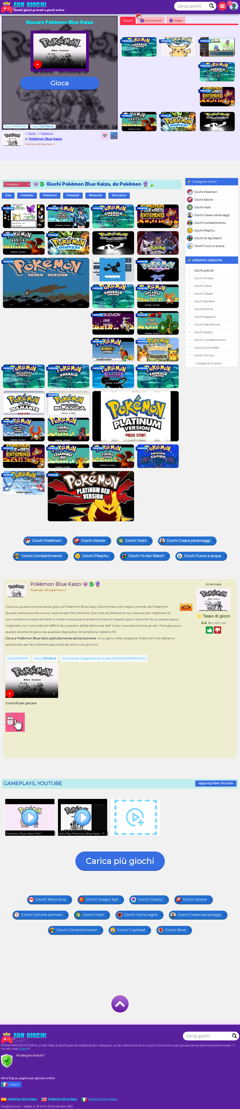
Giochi (128, 21)
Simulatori (119, 195)
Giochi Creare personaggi (211, 215)
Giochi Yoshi (202, 207)
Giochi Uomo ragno (140, 915)
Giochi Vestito (203, 332)
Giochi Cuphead (131, 930)
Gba (8, 195)
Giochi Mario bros (51, 899)
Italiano (14, 1084)
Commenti (151, 21)
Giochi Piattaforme (207, 324)
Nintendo (95, 195)
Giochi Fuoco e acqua (209, 246)
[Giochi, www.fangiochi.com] (24, 7)
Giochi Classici (203, 293)
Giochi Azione (203, 199)
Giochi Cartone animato (42, 915)
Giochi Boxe (175, 930)
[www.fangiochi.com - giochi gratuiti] (24, 1038)
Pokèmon (50, 195)
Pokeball (73, 195)
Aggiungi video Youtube (216, 783)
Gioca (60, 83)
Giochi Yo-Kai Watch (208, 238)
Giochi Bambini (204, 301)
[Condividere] (114, 135)
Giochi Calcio (203, 286)
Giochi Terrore (204, 355)
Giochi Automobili (206, 347)
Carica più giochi (120, 861)
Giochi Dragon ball (102, 899)
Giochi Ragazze (205, 317)
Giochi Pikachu (204, 230)
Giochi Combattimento (210, 223)
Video (176, 21)
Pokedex (27, 195)
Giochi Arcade (203, 278)
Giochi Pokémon (205, 192)
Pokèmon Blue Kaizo (103, 1099)
